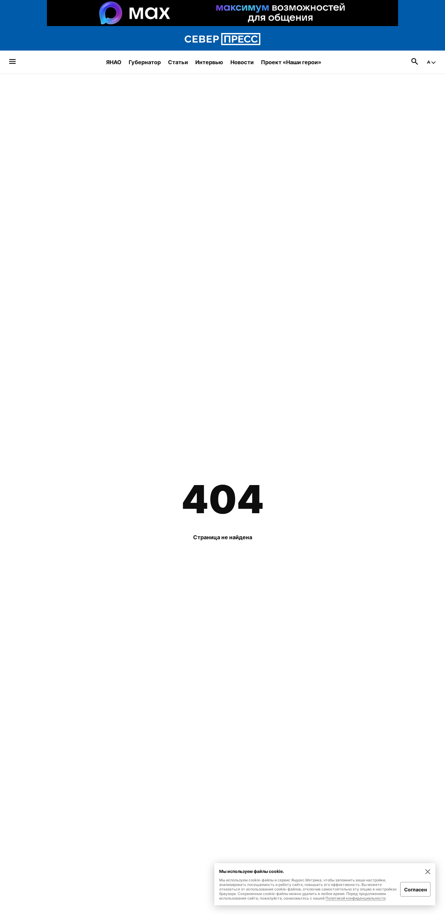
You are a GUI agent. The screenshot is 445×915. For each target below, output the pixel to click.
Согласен (415, 890)
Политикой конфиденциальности (355, 898)
